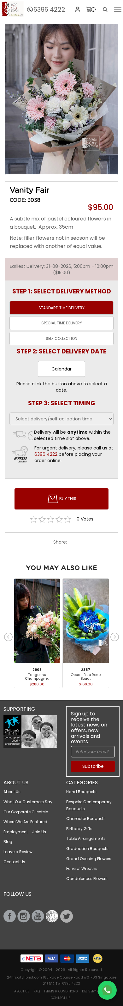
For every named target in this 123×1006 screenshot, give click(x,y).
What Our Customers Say (27, 801)
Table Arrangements (86, 838)
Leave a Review (17, 851)
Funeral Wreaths (81, 868)
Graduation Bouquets (87, 848)
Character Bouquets (86, 818)
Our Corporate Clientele (25, 812)
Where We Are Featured (25, 821)
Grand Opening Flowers (88, 858)
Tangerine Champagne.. (37, 676)
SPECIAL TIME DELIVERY (61, 323)
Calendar (61, 369)
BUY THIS (67, 499)
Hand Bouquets (81, 791)
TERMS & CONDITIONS (61, 991)
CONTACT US (61, 998)
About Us (11, 791)
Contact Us (14, 861)
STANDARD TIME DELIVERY (61, 307)
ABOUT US (22, 991)
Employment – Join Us (24, 831)
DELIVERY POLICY (94, 991)
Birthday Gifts (79, 828)
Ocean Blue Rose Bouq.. (86, 676)
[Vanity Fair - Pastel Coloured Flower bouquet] (13, 9)
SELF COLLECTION (61, 338)
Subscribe (93, 766)
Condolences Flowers (87, 878)
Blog (7, 841)
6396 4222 (49, 9)
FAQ (37, 991)
